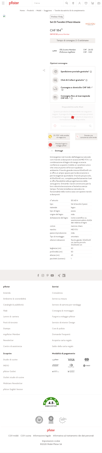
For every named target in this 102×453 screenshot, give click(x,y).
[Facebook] (38, 275)
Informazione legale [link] (42, 436)
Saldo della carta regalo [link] (62, 346)
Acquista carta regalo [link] (62, 340)
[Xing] (59, 275)
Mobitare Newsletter (12, 383)
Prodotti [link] (30, 10)
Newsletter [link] (8, 340)
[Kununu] (63, 275)
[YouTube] (52, 275)
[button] (51, 404)
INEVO (6, 365)
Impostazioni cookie (51, 441)
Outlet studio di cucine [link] (13, 377)
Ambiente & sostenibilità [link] (14, 299)
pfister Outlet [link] (9, 371)
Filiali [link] (5, 311)
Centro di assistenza (12, 346)
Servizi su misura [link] (59, 299)
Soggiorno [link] (48, 10)
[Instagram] (43, 275)
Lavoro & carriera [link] (11, 316)
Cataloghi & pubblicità (13, 305)
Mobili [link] (39, 10)
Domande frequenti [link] (61, 334)
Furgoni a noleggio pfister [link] (63, 316)
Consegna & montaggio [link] (63, 311)
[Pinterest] (47, 275)
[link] (73, 3)
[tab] (71, 151)
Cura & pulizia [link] (58, 328)
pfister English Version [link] (13, 389)
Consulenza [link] (57, 293)
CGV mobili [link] (13, 436)
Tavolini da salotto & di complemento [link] (69, 10)
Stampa (6, 328)
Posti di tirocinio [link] (10, 322)
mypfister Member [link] (11, 334)
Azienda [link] (6, 293)
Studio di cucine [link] (10, 359)
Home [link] (22, 10)
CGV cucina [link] (26, 436)
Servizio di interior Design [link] (63, 322)
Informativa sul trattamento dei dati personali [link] (73, 436)
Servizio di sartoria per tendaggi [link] (66, 305)
